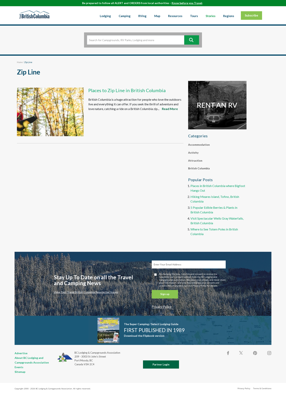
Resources (175, 16)
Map (157, 16)
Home (20, 62)
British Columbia (199, 168)
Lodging (105, 16)
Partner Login (161, 364)
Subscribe (251, 15)
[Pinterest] (255, 353)
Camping (125, 16)
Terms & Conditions (262, 388)
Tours (194, 16)
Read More (170, 109)
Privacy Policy (162, 307)
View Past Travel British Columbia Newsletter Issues (86, 292)
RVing (142, 16)
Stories (210, 16)
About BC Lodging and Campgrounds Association (32, 360)
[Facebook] (228, 353)
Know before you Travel (187, 3)
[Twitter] (241, 353)
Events (19, 367)
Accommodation (199, 144)
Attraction (195, 160)
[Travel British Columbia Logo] (34, 14)
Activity (193, 152)
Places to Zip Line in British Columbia (127, 90)
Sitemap (20, 371)
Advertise (21, 353)
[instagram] (269, 353)
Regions (228, 16)
